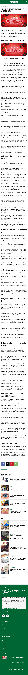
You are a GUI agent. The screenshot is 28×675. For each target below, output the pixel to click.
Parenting (12, 567)
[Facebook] (3, 464)
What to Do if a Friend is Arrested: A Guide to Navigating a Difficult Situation (18, 481)
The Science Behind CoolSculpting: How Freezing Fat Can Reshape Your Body (18, 559)
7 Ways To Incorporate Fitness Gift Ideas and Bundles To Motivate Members (18, 548)
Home (2, 6)
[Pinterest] (12, 464)
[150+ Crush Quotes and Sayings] (4, 657)
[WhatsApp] (16, 464)
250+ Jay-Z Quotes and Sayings (16, 669)
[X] (8, 464)
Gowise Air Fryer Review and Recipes (18, 503)
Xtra (6, 6)
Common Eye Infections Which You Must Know (17, 496)
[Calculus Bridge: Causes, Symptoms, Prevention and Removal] (5, 511)
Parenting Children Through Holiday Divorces (17, 569)
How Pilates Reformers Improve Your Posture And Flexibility (17, 526)
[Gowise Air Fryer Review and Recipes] (5, 503)
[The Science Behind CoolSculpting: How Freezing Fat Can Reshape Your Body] (5, 558)
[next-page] (4, 577)
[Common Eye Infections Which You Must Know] (5, 496)
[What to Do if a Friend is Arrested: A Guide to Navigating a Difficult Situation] (5, 480)
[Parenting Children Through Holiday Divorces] (5, 569)
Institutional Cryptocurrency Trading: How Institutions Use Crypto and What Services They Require (18, 537)
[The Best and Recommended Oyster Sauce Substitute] (5, 488)
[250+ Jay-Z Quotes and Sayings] (4, 669)
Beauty (11, 556)
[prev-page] (2, 577)
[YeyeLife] (14, 590)
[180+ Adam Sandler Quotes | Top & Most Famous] (4, 663)
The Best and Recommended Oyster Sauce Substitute (17, 488)
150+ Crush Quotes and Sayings (16, 657)
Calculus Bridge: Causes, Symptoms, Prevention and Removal (18, 511)
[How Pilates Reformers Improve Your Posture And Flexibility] (5, 525)
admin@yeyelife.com (8, 605)
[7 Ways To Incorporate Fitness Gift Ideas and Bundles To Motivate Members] (5, 547)
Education (12, 534)
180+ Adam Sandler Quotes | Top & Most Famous (16, 663)
